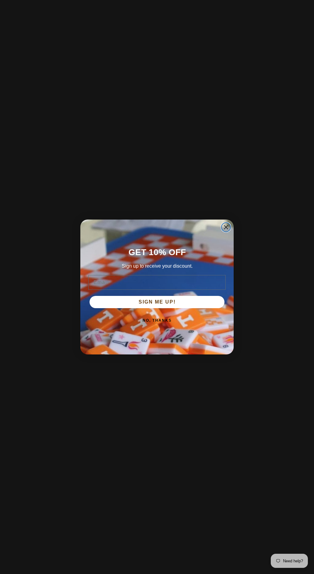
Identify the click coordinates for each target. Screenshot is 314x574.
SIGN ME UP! (157, 301)
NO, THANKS (157, 320)
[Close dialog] (226, 227)
